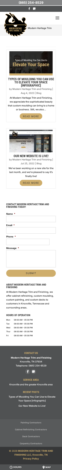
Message (12, 248)
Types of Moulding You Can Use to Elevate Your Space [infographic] (31, 82)
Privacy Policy (31, 458)
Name (10, 213)
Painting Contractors (31, 422)
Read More (31, 116)
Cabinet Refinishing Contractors (31, 429)
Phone (11, 236)
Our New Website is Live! (31, 156)
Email (10, 225)
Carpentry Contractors (31, 443)
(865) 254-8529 (31, 2)
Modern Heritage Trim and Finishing (32, 89)
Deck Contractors (31, 436)
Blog (38, 93)
